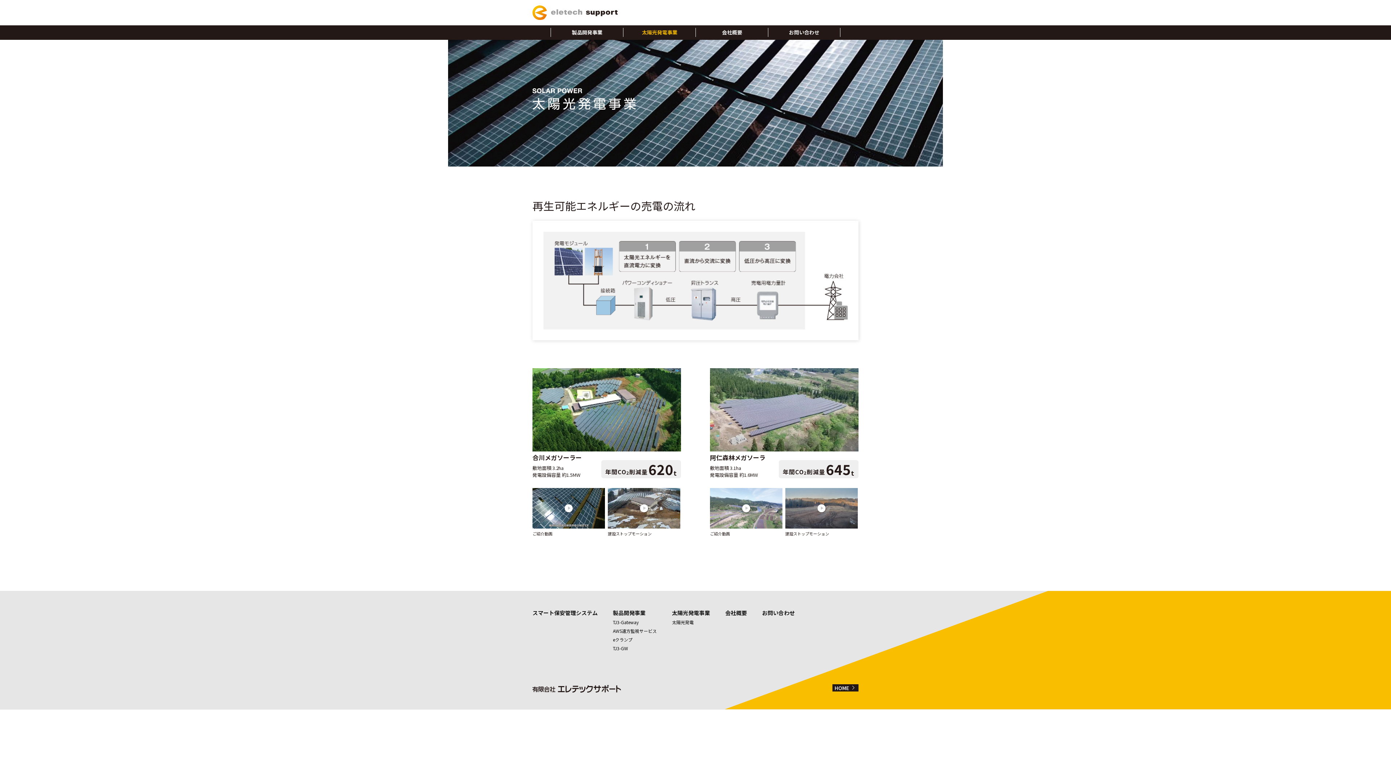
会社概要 (732, 32)
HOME (846, 687)
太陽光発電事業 (659, 32)
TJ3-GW (620, 648)
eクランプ (622, 639)
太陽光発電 (683, 622)
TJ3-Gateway (626, 622)
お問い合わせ (804, 32)
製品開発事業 (587, 32)
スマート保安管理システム (565, 613)
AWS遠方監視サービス (635, 631)
